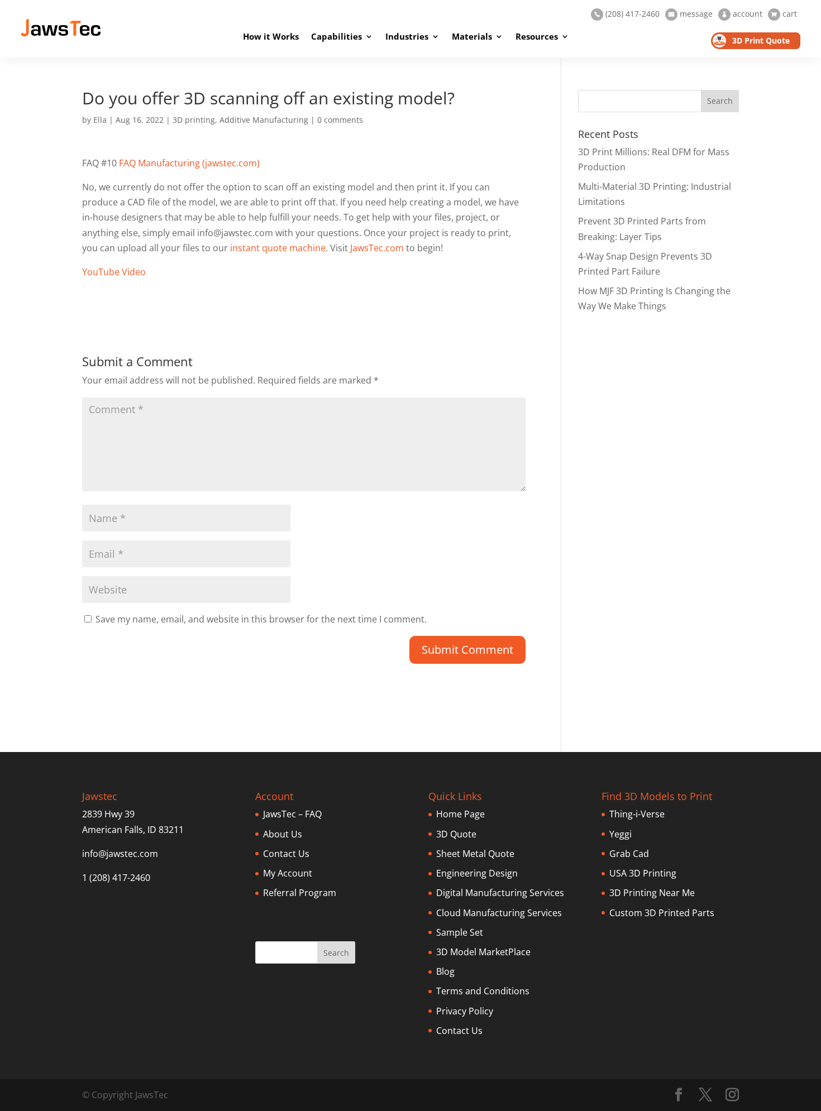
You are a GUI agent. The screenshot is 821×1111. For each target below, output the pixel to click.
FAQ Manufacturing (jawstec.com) (189, 163)
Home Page (460, 814)
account (742, 13)
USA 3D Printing (642, 873)
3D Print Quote (761, 40)
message (691, 13)
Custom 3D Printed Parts (661, 913)
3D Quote (456, 834)
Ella (100, 119)
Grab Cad (629, 853)
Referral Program (299, 893)
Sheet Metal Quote (475, 853)
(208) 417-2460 (627, 13)
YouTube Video (114, 272)
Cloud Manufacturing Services (499, 913)
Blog (445, 971)
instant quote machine (278, 248)
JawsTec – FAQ (292, 814)
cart (784, 13)
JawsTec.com (377, 248)
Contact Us (286, 853)
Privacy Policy (464, 1011)
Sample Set (459, 932)
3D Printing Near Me (652, 893)
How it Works (271, 36)
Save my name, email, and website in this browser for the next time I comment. (261, 619)
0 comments (340, 119)
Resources (536, 36)
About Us (282, 834)
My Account (287, 873)
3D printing (194, 119)
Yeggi (620, 834)
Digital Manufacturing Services (500, 893)
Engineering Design (477, 873)
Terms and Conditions (482, 991)
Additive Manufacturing (263, 119)
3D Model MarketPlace (483, 952)
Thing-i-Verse (637, 814)
